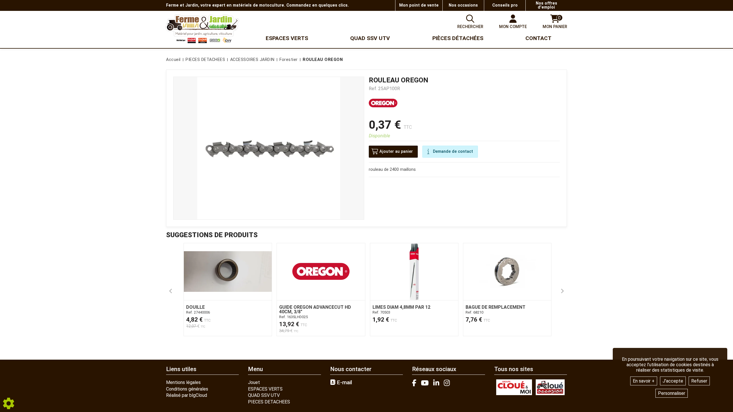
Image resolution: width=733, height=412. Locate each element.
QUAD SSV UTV (264, 395)
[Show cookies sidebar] (8, 403)
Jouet (254, 382)
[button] (322, 60)
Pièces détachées (457, 38)
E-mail (344, 382)
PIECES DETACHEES (269, 402)
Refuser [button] (699, 381)
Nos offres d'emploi (546, 5)
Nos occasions (463, 5)
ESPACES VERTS (265, 389)
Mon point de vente (419, 5)
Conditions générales (187, 389)
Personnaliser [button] (671, 393)
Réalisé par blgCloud (186, 395)
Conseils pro (505, 5)
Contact (538, 38)
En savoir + (644, 381)
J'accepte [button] (673, 381)
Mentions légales (183, 382)
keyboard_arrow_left (170, 291)
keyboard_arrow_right (562, 291)
